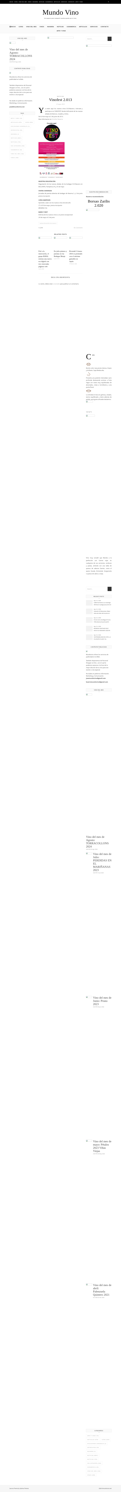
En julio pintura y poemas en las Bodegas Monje (60, 253)
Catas (16, 2)
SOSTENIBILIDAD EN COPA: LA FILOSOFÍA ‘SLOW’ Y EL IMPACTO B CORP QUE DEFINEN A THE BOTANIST (102, 638)
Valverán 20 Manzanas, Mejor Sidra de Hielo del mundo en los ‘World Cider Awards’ (102, 612)
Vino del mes (23, 2)
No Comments (78, 228)
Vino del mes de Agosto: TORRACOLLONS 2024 (20, 54)
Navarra (35, 2)
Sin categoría (18, 146)
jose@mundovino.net (17, 107)
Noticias (41, 2)
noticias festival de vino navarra (48, 223)
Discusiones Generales (20, 126)
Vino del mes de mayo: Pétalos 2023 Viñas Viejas (102, 1146)
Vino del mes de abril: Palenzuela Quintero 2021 (102, 1289)
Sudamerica (49, 2)
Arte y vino (79, 2)
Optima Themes (24, 1488)
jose (41, 227)
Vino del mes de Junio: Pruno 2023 (102, 1001)
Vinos (30, 2)
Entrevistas (16, 130)
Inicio (11, 2)
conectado (56, 284)
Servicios (64, 2)
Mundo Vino (60, 12)
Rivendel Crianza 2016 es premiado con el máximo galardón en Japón (75, 256)
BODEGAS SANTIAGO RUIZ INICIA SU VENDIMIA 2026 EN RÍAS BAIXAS (102, 630)
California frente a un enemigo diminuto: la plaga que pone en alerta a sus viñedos (102, 604)
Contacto (71, 2)
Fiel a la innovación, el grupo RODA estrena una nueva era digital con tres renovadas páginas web (45, 258)
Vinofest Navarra (57, 119)
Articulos (57, 2)
